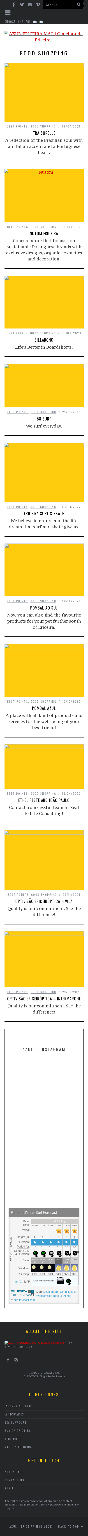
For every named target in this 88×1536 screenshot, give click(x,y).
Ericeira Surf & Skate (44, 513)
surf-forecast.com (24, 1300)
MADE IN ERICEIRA (18, 1447)
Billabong (44, 340)
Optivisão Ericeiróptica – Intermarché (44, 999)
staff (9, 1488)
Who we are (14, 1472)
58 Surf (44, 419)
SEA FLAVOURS (16, 1422)
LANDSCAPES (14, 1414)
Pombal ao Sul (44, 608)
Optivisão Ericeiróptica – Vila (44, 901)
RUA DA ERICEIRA (18, 1430)
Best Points (17, 126)
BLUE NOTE (13, 1439)
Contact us (15, 1480)
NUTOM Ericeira (44, 233)
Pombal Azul (44, 708)
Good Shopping (43, 126)
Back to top (69, 1526)
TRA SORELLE (44, 133)
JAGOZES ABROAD (18, 1406)
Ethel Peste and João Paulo (44, 800)
